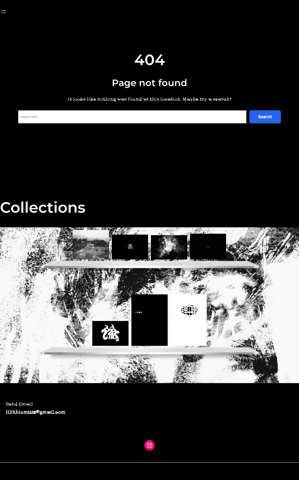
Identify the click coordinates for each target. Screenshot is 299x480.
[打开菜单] (3, 11)
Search (265, 116)
